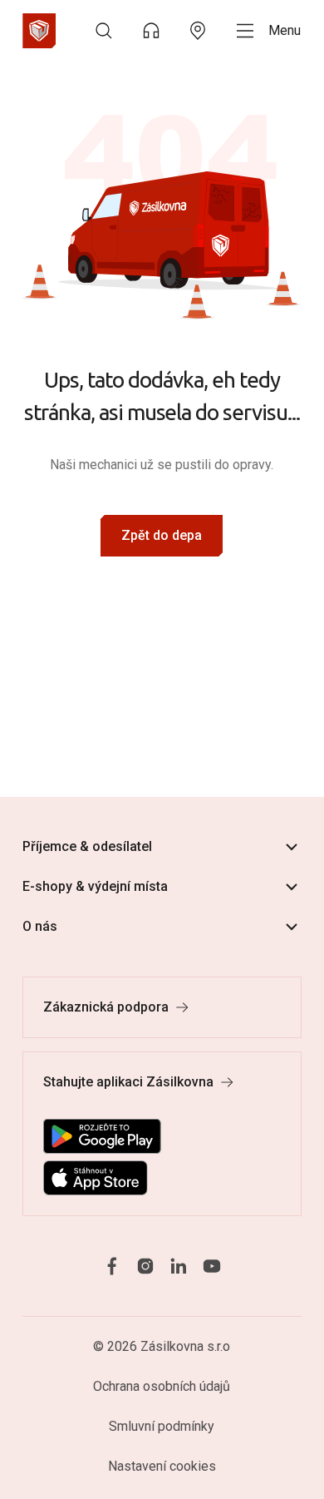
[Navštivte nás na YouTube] (212, 1266)
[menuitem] (104, 31)
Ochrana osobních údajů (161, 1386)
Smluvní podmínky (161, 1426)
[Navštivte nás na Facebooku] (112, 1266)
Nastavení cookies (162, 1466)
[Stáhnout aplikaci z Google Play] (102, 1136)
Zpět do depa (161, 535)
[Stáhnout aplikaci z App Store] (95, 1177)
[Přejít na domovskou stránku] (39, 30)
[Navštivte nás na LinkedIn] (179, 1266)
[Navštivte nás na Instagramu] (145, 1266)
